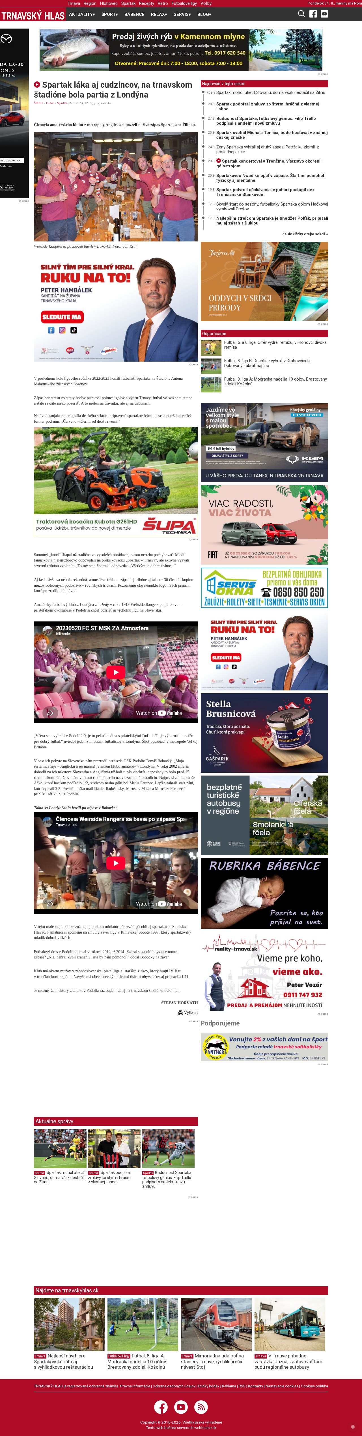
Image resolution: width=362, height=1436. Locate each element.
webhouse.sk (205, 1427)
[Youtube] (324, 13)
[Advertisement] (81, 1064)
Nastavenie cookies (282, 1386)
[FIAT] (264, 525)
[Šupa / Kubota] (116, 482)
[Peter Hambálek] (264, 650)
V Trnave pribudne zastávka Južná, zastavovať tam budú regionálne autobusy (288, 1361)
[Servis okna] (264, 587)
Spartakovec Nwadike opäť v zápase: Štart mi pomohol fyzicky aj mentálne (270, 178)
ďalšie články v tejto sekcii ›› (305, 234)
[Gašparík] (264, 733)
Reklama (229, 1386)
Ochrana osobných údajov (174, 1386)
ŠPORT (38, 103)
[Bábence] (264, 893)
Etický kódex (208, 1386)
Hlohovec (109, 3)
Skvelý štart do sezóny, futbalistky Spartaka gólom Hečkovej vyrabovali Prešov (272, 206)
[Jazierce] (264, 281)
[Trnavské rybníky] (181, 50)
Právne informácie (135, 1386)
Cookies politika (314, 1386)
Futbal (50, 103)
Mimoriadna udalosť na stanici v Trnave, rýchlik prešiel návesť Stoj (213, 1361)
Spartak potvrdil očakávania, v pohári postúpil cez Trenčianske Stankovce (265, 192)
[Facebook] (313, 13)
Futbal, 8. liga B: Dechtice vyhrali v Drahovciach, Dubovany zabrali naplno (267, 363)
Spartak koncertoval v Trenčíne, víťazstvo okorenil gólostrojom (269, 164)
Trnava (74, 3)
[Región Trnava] (264, 815)
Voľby (206, 3)
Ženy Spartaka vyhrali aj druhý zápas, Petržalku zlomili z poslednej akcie (267, 149)
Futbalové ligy (184, 3)
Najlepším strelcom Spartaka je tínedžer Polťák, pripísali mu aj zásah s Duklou (272, 221)
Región (90, 3)
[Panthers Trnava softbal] (264, 1047)
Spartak (128, 3)
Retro (163, 3)
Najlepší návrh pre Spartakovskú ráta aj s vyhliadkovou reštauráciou (63, 1361)
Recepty (146, 3)
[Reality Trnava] (264, 971)
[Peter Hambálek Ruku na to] (116, 307)
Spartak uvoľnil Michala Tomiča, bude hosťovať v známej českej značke (272, 135)
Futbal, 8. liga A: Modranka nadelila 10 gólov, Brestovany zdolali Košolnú (275, 381)
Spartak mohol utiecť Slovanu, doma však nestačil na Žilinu (59, 1177)
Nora (358, 3)
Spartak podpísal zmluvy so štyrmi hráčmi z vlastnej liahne (110, 1177)
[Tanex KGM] (264, 442)
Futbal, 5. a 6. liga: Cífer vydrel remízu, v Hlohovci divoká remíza (275, 345)
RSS (242, 1386)
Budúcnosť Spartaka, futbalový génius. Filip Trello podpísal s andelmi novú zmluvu (167, 1179)
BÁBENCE (134, 14)
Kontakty (255, 1386)
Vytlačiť (190, 1012)
